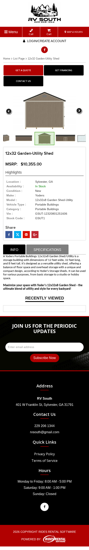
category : (13, 209)
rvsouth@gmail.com (44, 432)
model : (11, 200)
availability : (15, 186)
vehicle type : (16, 204)
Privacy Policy (44, 454)
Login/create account (46, 41)
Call (31, 34)
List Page (19, 58)
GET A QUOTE (23, 70)
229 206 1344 (44, 426)
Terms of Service (44, 460)
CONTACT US (23, 81)
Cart (49, 34)
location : (13, 181)
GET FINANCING (63, 70)
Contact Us (44, 414)
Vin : (9, 213)
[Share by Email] (26, 234)
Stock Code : (15, 218)
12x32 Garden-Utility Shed (43, 58)
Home (6, 58)
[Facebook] (44, 49)
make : (11, 195)
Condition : (14, 190)
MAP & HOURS (74, 32)
